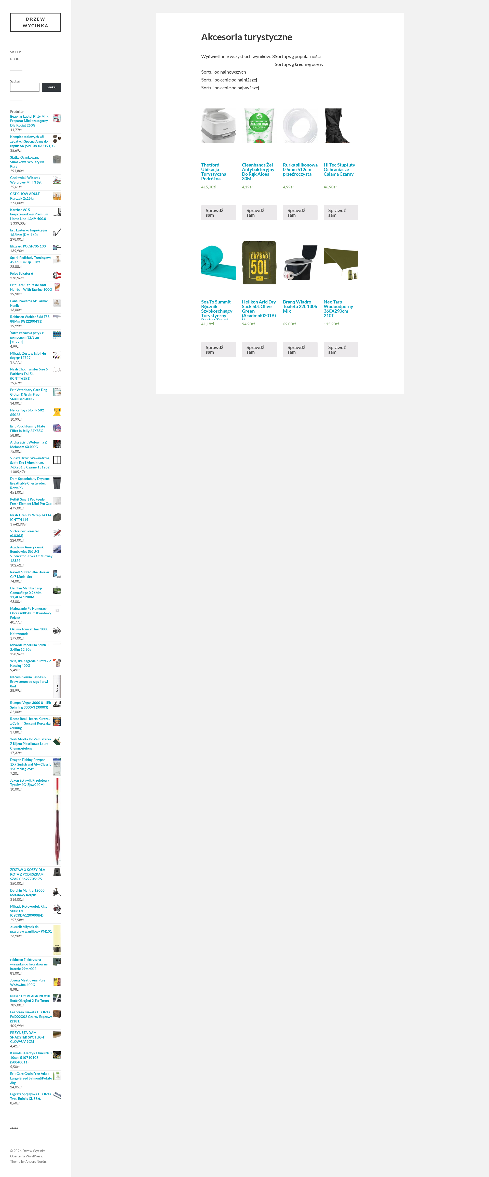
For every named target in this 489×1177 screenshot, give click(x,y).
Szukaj (15, 81)
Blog (15, 59)
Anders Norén (35, 1161)
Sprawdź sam (214, 212)
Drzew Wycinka (36, 22)
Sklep (15, 52)
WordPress (34, 1156)
